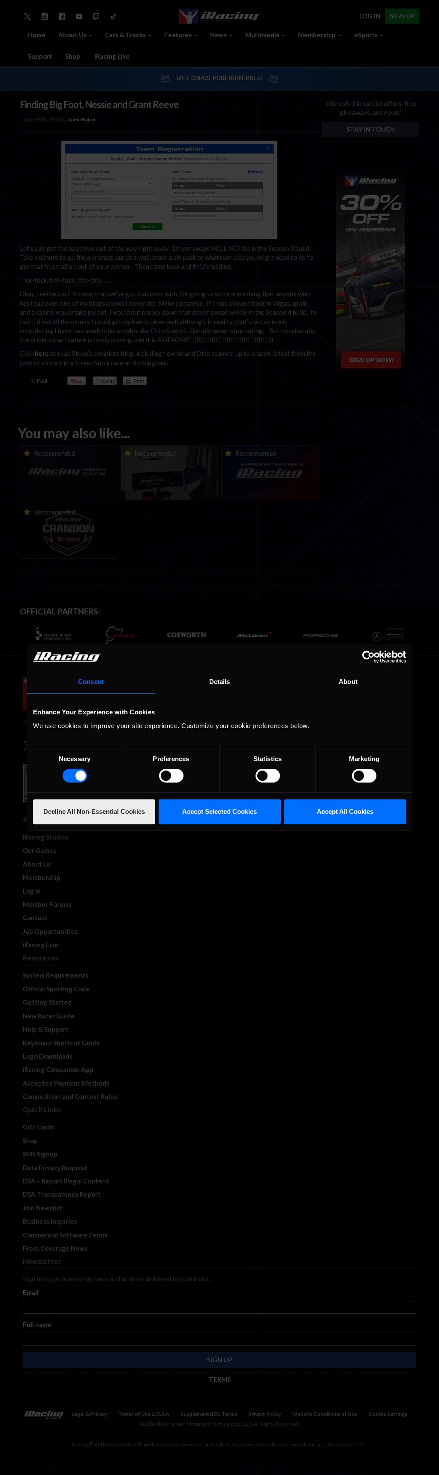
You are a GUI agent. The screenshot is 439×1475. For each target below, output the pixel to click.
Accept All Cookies (345, 811)
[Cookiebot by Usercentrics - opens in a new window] (368, 656)
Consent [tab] (91, 681)
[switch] (171, 776)
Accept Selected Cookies (219, 811)
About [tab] (348, 681)
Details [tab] (219, 681)
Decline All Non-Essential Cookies (94, 811)
